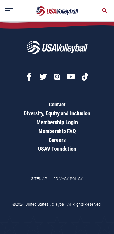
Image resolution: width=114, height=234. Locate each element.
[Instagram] (57, 76)
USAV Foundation (57, 149)
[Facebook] (29, 76)
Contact (57, 104)
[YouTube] (71, 76)
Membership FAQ (57, 131)
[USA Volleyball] (57, 11)
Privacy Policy (68, 178)
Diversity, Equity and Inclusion (57, 113)
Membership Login (57, 122)
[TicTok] (85, 76)
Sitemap (39, 178)
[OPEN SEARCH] (105, 10)
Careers (57, 140)
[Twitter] (43, 76)
